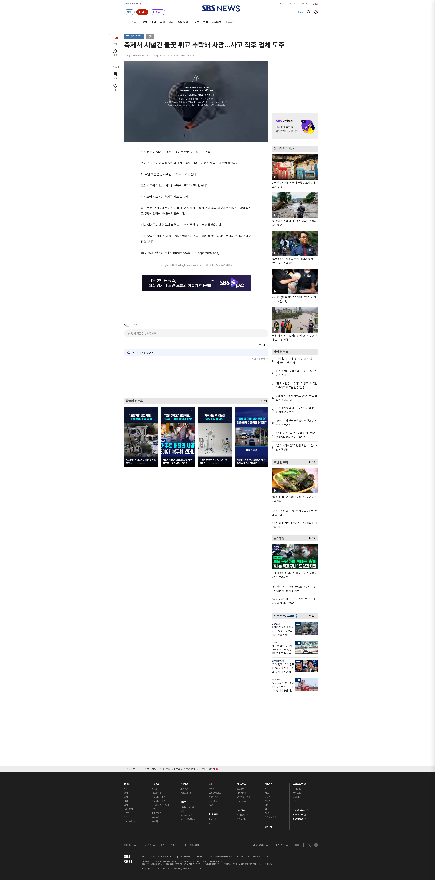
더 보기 (262, 400)
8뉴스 (135, 22)
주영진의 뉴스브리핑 (160, 805)
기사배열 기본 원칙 (248, 864)
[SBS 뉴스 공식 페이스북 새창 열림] (303, 845)
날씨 (267, 788)
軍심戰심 (184, 788)
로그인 (292, 3)
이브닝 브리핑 (186, 793)
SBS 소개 (130, 845)
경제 (153, 22)
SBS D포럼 (298, 818)
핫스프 (274, 642)
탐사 (210, 823)
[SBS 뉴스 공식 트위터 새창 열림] (309, 845)
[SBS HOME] (315, 3)
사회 (162, 22)
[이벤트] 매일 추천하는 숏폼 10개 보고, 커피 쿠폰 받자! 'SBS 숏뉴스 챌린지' (179, 768)
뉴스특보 (156, 821)
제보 (267, 793)
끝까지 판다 (213, 819)
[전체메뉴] (126, 22)
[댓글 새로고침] (135, 325)
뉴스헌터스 (156, 793)
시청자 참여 (148, 845)
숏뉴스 (268, 801)
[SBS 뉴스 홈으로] (221, 8)
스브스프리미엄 (299, 783)
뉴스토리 (156, 817)
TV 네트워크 (129, 821)
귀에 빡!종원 (242, 793)
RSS (267, 813)
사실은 (211, 788)
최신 (126, 788)
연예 (205, 22)
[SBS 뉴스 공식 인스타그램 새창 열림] (316, 845)
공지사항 (268, 826)
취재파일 (217, 22)
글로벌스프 (276, 624)
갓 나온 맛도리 (243, 815)
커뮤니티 (296, 797)
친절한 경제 (213, 797)
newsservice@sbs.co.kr (218, 861)
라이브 (268, 797)
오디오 (183, 801)
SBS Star (298, 814)
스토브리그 (241, 801)
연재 (210, 783)
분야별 (127, 783)
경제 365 (213, 801)
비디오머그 (241, 783)
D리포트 (212, 805)
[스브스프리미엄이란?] (297, 616)
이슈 (126, 825)
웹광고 (163, 845)
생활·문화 (183, 22)
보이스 (183, 811)
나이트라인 (156, 813)
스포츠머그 (241, 788)
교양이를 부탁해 (278, 661)
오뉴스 (155, 809)
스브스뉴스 (241, 809)
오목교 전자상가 (243, 819)
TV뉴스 (230, 22)
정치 (144, 22)
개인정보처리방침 (191, 845)
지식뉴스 (296, 788)
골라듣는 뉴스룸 (187, 807)
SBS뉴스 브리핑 (187, 815)
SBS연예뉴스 (299, 810)
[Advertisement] (196, 379)
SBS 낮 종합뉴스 (187, 819)
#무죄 (300, 12)
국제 (171, 22)
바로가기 (268, 783)
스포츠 (195, 22)
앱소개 (268, 809)
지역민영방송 (280, 845)
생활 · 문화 (128, 809)
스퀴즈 (296, 801)
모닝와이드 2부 (134, 36)
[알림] (315, 12)
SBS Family (260, 845)
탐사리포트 (213, 813)
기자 (267, 805)
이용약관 (175, 845)
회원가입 (304, 3)
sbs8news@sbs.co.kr (223, 857)
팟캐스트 (296, 793)
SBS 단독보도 (215, 793)
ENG (282, 3)
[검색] (308, 12)
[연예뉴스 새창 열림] (295, 126)
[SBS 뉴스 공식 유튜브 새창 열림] (297, 845)
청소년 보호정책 (265, 864)
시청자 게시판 (270, 817)
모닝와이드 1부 (158, 797)
